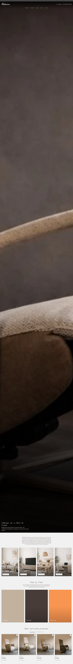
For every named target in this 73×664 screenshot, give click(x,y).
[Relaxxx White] (27, 644)
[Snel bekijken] (17, 637)
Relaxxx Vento (3, 657)
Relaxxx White (21, 657)
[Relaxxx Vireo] (63, 644)
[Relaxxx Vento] (9, 644)
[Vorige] (2, 647)
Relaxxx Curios (39, 657)
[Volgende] (71, 647)
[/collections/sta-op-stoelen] (63, 562)
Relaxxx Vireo (57, 657)
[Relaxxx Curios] (45, 644)
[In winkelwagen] (17, 635)
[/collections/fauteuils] (27, 562)
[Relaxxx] (5, 4)
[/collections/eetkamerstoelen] (9, 562)
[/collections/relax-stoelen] (45, 562)
